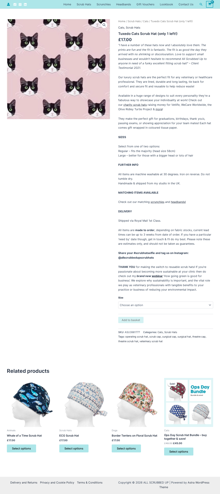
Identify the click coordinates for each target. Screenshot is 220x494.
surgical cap (169, 336)
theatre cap (199, 336)
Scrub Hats (84, 4)
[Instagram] (20, 4)
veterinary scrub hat (151, 341)
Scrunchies (104, 4)
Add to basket (131, 320)
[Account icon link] (8, 4)
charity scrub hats (135, 104)
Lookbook (166, 4)
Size (120, 297)
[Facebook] (14, 4)
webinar (157, 276)
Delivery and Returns (23, 482)
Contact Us (186, 4)
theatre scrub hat (128, 341)
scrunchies (157, 202)
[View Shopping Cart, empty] (209, 4)
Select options (21, 448)
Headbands (123, 4)
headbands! (178, 202)
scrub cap (155, 336)
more (159, 109)
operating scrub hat (136, 336)
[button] (201, 4)
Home (67, 4)
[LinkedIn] (25, 4)
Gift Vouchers (145, 4)
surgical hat (184, 336)
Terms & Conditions (89, 482)
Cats (145, 21)
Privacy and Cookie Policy (57, 482)
